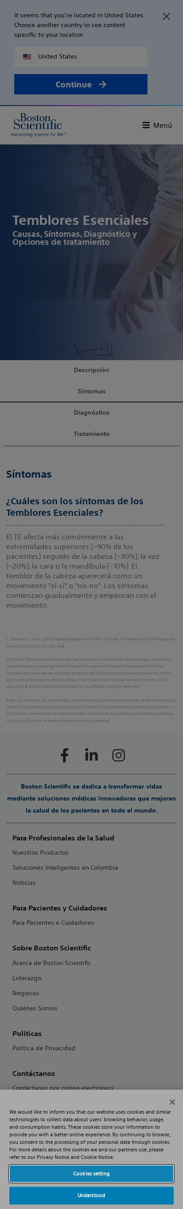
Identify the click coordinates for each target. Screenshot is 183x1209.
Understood (91, 1195)
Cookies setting (91, 1173)
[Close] (172, 1102)
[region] (91, 1149)
